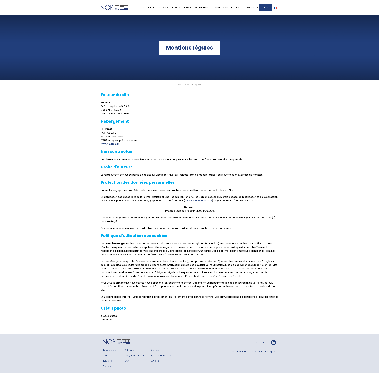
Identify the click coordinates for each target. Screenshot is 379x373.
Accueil (181, 84)
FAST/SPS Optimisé (134, 355)
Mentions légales (267, 351)
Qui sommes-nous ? (221, 7)
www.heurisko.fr (110, 144)
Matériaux (163, 7)
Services (155, 350)
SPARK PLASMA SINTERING (195, 7)
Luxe (105, 355)
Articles (155, 360)
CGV (127, 360)
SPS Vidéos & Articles (246, 7)
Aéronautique (110, 350)
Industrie (107, 360)
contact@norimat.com (198, 200)
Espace (107, 366)
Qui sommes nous (161, 355)
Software (129, 350)
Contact (266, 7)
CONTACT (261, 342)
